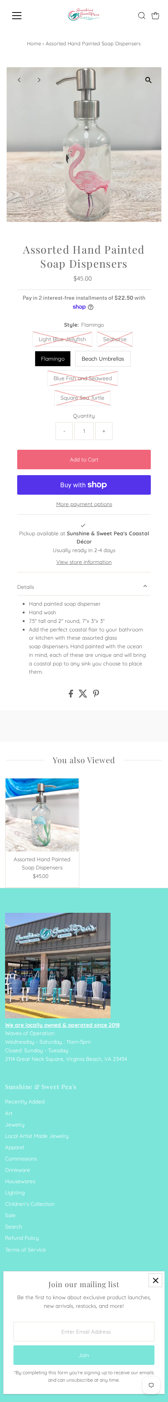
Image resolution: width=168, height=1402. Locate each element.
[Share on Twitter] (84, 695)
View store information (84, 561)
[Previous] (19, 80)
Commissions (21, 1158)
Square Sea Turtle (82, 397)
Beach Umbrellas (103, 358)
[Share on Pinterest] (96, 695)
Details (25, 586)
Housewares (20, 1181)
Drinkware (17, 1169)
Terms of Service (25, 1249)
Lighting (15, 1192)
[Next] (38, 80)
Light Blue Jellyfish (62, 339)
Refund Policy (22, 1237)
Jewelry (15, 1124)
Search (13, 1226)
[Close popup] (155, 1280)
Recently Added (25, 1101)
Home (34, 43)
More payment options (84, 504)
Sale (10, 1215)
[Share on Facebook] (72, 695)
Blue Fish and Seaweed (83, 378)
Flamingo (52, 358)
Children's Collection (30, 1203)
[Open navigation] (25, 15)
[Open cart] (155, 15)
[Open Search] (141, 15)
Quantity (84, 415)
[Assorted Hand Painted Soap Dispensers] (42, 815)
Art (9, 1113)
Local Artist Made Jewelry (37, 1135)
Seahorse (115, 339)
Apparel (14, 1147)
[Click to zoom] (148, 80)
